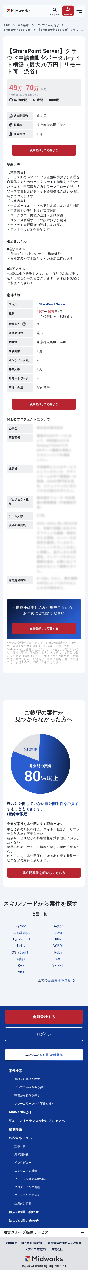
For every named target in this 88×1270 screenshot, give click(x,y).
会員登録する (44, 1017)
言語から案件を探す (27, 1079)
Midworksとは (20, 1112)
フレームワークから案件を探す (34, 1103)
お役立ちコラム (20, 1138)
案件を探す (55, 14)
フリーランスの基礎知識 (30, 1179)
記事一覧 (20, 1146)
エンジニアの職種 (25, 1170)
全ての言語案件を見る (54, 980)
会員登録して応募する (44, 150)
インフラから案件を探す (30, 1087)
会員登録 (68, 14)
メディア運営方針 (36, 1249)
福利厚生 (15, 1129)
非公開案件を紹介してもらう (44, 873)
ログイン (44, 1034)
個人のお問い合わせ (24, 1212)
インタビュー (23, 1162)
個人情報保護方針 (32, 1243)
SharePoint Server (52, 304)
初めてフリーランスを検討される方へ (37, 1120)
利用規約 (12, 1243)
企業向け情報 (23, 1203)
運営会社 (57, 1249)
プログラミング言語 (27, 1187)
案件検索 (15, 1071)
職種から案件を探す (27, 1095)
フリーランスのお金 (27, 1195)
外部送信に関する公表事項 (65, 1243)
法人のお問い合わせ (24, 1220)
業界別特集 (21, 1154)
